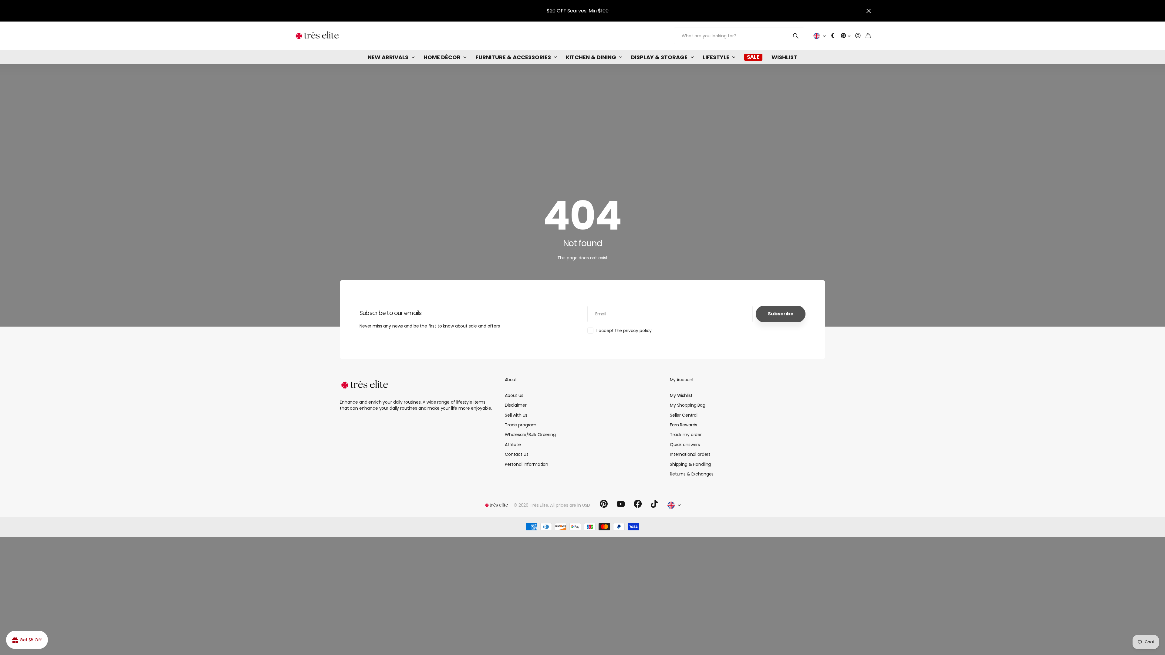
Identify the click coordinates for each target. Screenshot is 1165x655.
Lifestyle (716, 57)
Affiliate (513, 445)
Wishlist (784, 57)
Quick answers (685, 445)
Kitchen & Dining (591, 57)
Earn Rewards (683, 425)
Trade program (520, 425)
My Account (682, 380)
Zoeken (796, 36)
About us (514, 395)
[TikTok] (654, 504)
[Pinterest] (604, 504)
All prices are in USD (570, 505)
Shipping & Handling (690, 464)
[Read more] (845, 36)
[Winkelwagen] (868, 36)
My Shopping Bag (687, 405)
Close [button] (868, 11)
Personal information (526, 464)
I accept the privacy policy (624, 331)
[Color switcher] (833, 36)
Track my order (686, 435)
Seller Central (683, 415)
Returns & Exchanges (692, 474)
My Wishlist (681, 395)
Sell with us (516, 415)
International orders (690, 454)
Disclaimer (516, 405)
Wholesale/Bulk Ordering (530, 435)
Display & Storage (659, 57)
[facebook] (638, 504)
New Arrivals (388, 57)
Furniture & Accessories (513, 57)
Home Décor (442, 57)
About (511, 380)
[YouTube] (621, 504)
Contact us (516, 454)
